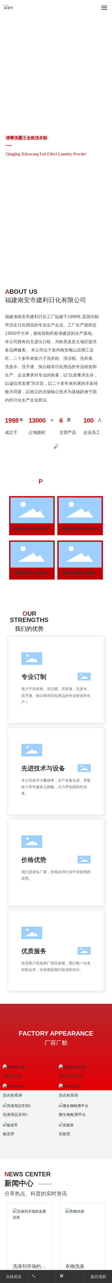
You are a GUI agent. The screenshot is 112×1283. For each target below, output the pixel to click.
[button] (52, 264)
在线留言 (14, 1276)
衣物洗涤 (74, 1266)
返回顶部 (98, 1276)
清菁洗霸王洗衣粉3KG (80, 528)
